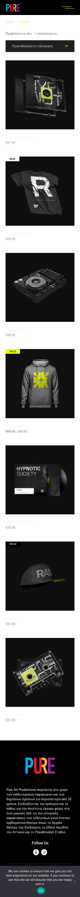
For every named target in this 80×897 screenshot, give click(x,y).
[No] (75, 881)
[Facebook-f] (36, 852)
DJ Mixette (15, 329)
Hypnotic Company (22, 522)
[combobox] (40, 46)
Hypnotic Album (19, 137)
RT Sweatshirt (18, 426)
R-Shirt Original (19, 233)
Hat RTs (12, 618)
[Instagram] (44, 852)
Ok (41, 890)
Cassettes (14, 714)
